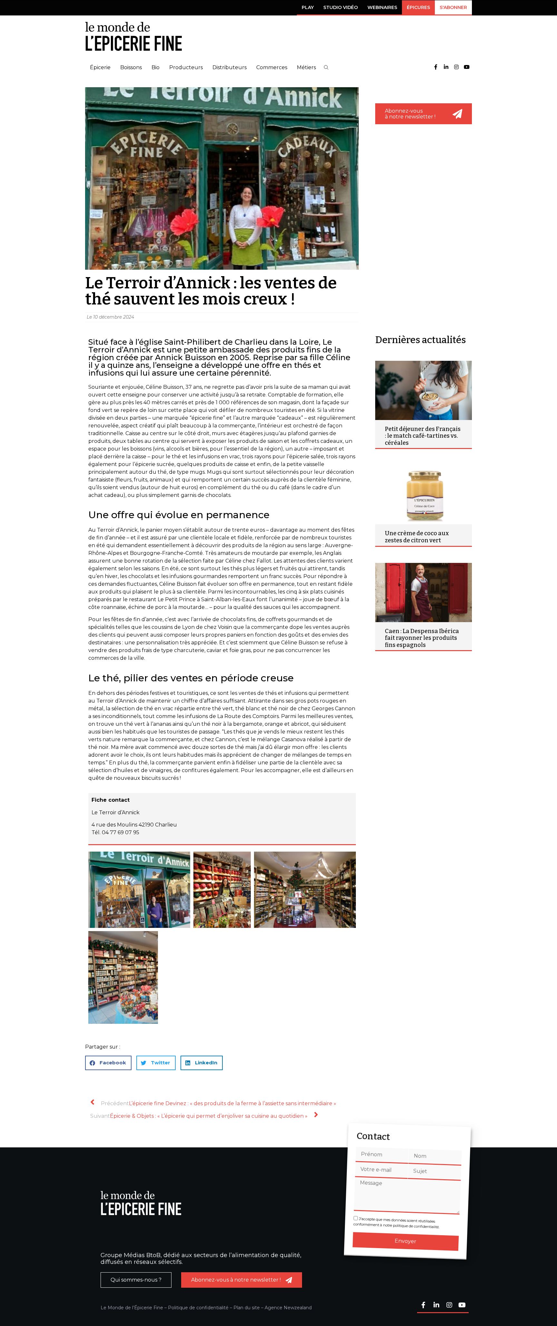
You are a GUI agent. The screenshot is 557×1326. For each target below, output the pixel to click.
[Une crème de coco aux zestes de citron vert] (423, 494)
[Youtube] (467, 67)
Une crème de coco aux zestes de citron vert (417, 537)
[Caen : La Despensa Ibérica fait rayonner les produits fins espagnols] (423, 592)
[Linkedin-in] (446, 67)
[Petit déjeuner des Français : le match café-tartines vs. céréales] (423, 390)
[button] (326, 67)
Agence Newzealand (288, 1308)
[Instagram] (456, 67)
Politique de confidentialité (198, 1308)
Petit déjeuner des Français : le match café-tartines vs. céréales (423, 435)
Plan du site (246, 1308)
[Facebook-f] (436, 67)
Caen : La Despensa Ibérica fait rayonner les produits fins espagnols (422, 638)
